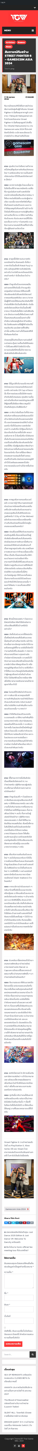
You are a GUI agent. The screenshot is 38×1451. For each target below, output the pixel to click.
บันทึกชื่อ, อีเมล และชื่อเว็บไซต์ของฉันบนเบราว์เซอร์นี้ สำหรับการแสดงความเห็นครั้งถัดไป (18, 1334)
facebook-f (14, 1445)
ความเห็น (8, 1272)
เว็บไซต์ (7, 1316)
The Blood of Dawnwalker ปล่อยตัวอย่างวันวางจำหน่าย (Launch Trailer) (16, 1403)
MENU (7, 30)
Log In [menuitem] (3, 2)
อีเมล (7, 1304)
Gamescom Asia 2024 (16, 1209)
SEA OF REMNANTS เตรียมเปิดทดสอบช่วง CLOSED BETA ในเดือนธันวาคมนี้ (18, 1378)
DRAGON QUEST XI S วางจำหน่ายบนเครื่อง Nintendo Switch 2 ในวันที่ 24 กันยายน (19, 1425)
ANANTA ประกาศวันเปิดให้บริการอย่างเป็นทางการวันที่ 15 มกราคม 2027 (18, 1391)
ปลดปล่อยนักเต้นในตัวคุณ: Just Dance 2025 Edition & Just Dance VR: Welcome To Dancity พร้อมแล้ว (18, 1237)
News (8, 46)
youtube (19, 1445)
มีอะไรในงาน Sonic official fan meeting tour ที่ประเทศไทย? (18, 1248)
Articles (10, 42)
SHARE (30, 97)
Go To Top (23, 1445)
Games (21, 42)
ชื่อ (6, 1293)
